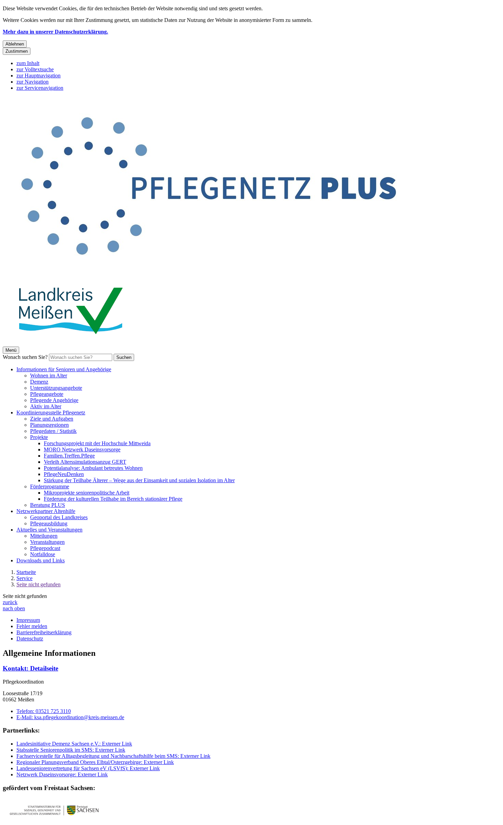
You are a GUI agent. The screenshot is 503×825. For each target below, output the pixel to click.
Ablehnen (14, 44)
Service (24, 578)
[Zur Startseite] (208, 273)
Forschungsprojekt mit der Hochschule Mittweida (97, 443)
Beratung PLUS (47, 505)
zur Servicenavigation (39, 88)
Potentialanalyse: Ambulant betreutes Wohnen (93, 468)
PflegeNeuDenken (64, 474)
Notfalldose (42, 554)
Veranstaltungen (47, 542)
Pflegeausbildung (48, 523)
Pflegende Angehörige (54, 400)
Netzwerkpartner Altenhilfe (45, 511)
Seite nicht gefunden (38, 584)
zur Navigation (32, 82)
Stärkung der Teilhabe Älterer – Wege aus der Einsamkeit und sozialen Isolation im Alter (139, 480)
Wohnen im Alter (48, 375)
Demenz (39, 382)
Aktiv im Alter (45, 406)
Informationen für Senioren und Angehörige (63, 369)
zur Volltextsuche (35, 69)
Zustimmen (16, 51)
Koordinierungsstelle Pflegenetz (50, 412)
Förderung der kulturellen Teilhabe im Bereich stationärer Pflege (113, 499)
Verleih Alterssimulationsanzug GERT (85, 462)
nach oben (14, 608)
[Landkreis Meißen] (71, 343)
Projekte (39, 437)
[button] (54, 810)
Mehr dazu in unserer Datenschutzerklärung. (55, 32)
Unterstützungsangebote (56, 388)
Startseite (26, 572)
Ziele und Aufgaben (51, 419)
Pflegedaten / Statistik (53, 431)
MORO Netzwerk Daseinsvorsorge (82, 449)
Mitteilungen (43, 536)
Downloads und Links (40, 560)
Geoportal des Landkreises (59, 517)
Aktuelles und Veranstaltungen (49, 530)
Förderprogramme (49, 486)
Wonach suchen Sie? (25, 357)
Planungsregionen (49, 425)
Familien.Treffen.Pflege (69, 456)
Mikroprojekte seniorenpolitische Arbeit (86, 493)
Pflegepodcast (45, 548)
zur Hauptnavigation (38, 75)
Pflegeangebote (46, 394)
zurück (10, 602)
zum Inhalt (27, 63)
